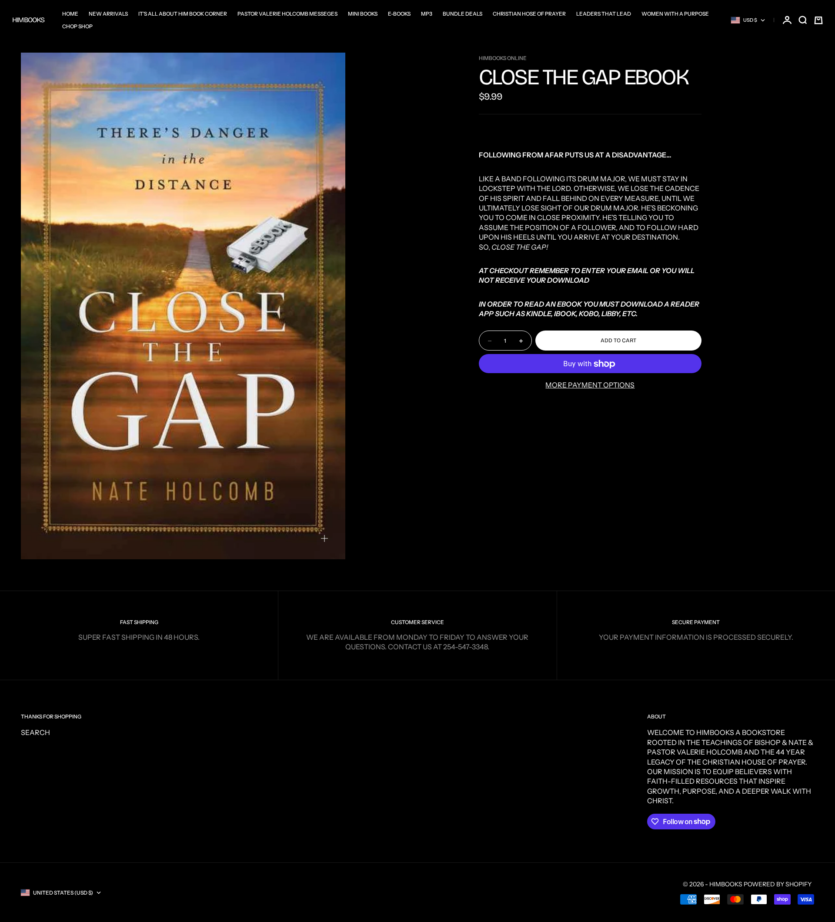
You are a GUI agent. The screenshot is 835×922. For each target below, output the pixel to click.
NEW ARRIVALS (108, 13)
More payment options (590, 385)
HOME (70, 13)
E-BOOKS (399, 13)
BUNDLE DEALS (462, 13)
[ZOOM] (324, 538)
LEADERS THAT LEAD (603, 13)
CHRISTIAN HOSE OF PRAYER (529, 13)
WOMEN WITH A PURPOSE (675, 13)
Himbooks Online (503, 58)
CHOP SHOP (77, 26)
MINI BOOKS (362, 13)
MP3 (426, 13)
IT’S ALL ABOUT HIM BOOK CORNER (182, 13)
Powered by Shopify (778, 884)
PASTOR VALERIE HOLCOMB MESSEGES (287, 13)
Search (35, 732)
